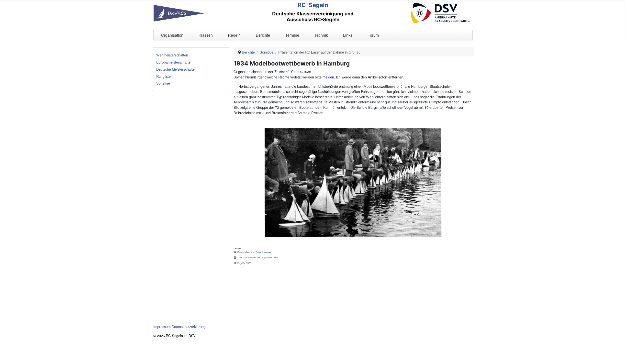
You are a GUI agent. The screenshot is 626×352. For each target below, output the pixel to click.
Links (347, 35)
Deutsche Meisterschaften (176, 69)
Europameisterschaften (174, 62)
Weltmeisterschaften (172, 54)
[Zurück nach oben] (618, 343)
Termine (292, 35)
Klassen (206, 35)
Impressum (162, 326)
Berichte (263, 35)
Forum (373, 35)
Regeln (234, 35)
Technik (321, 35)
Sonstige (163, 83)
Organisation (172, 35)
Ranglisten (164, 76)
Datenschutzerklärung (189, 326)
